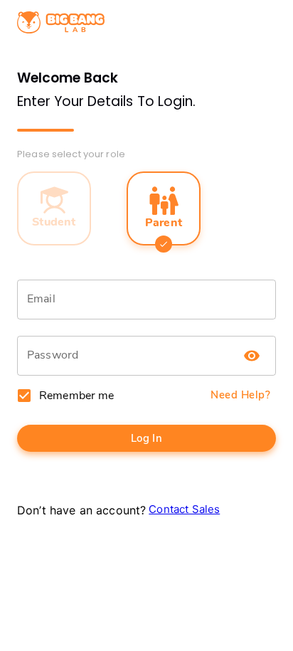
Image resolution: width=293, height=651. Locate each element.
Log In (147, 438)
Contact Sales (184, 509)
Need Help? (240, 395)
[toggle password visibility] (252, 356)
